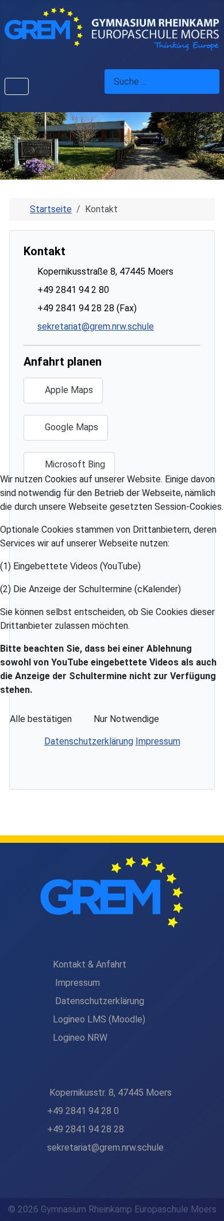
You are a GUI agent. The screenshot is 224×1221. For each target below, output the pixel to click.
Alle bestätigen (41, 718)
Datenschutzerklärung (88, 741)
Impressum (158, 741)
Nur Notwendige (126, 718)
